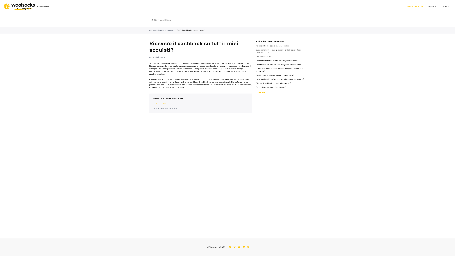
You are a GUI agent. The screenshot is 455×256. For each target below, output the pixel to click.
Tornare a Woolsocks (414, 6)
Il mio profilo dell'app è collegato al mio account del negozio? (280, 79)
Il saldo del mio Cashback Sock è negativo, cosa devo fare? (279, 65)
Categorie (430, 6)
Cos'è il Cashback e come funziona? (191, 30)
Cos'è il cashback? (263, 56)
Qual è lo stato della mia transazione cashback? (275, 75)
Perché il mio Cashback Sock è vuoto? (271, 87)
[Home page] (19, 6)
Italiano (445, 6)
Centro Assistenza (156, 30)
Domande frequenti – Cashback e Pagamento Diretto (277, 60)
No (164, 103)
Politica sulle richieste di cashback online (272, 46)
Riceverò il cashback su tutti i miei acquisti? (273, 83)
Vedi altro (261, 93)
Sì (156, 103)
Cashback (171, 30)
